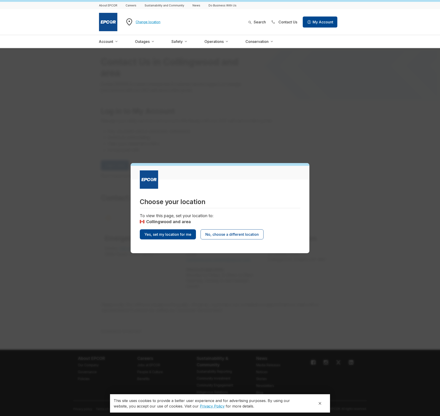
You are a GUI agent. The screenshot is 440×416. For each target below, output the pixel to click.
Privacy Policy (212, 406)
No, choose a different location (232, 234)
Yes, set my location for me (167, 234)
